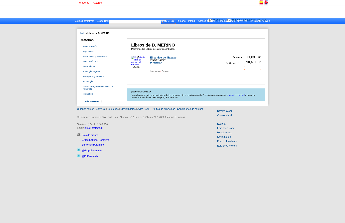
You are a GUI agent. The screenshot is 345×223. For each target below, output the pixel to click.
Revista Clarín (225, 111)
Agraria (165, 71)
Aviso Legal (143, 109)
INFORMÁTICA (90, 61)
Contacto (101, 109)
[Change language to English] (266, 5)
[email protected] (93, 128)
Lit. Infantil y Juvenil (260, 21)
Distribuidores (128, 109)
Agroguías (155, 71)
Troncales (88, 94)
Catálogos (113, 109)
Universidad (144, 21)
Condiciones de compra (190, 109)
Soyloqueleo (224, 137)
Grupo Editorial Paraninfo (95, 140)
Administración (90, 46)
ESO (171, 21)
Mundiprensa (224, 132)
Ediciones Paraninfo (93, 144)
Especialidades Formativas (232, 21)
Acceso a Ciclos (206, 21)
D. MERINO (156, 62)
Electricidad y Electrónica (95, 56)
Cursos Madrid (225, 115)
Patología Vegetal (91, 71)
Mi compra (218, 19)
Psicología (88, 81)
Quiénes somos (85, 109)
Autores (97, 2)
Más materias (92, 101)
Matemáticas (89, 66)
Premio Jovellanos (227, 141)
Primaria (181, 21)
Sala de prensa (90, 135)
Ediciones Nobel (226, 128)
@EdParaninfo (90, 156)
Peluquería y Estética (93, 76)
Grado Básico (104, 21)
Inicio (82, 33)
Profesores (83, 2)
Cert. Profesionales (124, 21)
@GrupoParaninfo (92, 150)
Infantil (191, 21)
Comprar (252, 67)
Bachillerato (159, 21)
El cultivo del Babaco (163, 57)
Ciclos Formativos (84, 21)
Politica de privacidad (163, 109)
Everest (221, 123)
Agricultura (88, 51)
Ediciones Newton (227, 145)
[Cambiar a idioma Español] (261, 5)
